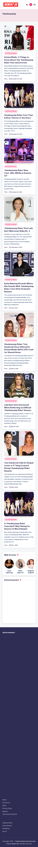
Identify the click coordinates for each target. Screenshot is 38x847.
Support (5, 811)
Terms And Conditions (9, 814)
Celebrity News (10, 53)
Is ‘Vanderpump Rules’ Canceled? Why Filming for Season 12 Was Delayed (17, 526)
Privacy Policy (7, 808)
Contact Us (6, 803)
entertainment (10, 166)
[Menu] (35, 4)
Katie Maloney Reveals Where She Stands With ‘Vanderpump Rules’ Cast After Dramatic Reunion (19, 287)
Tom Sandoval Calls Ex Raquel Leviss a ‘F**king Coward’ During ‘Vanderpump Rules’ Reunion (19, 467)
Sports (4, 831)
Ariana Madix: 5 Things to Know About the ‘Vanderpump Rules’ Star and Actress (18, 60)
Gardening (5, 828)
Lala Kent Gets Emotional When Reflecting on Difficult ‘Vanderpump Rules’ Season (17, 408)
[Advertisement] (19, 602)
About (4, 800)
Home (4, 805)
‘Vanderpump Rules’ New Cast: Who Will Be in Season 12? (17, 173)
